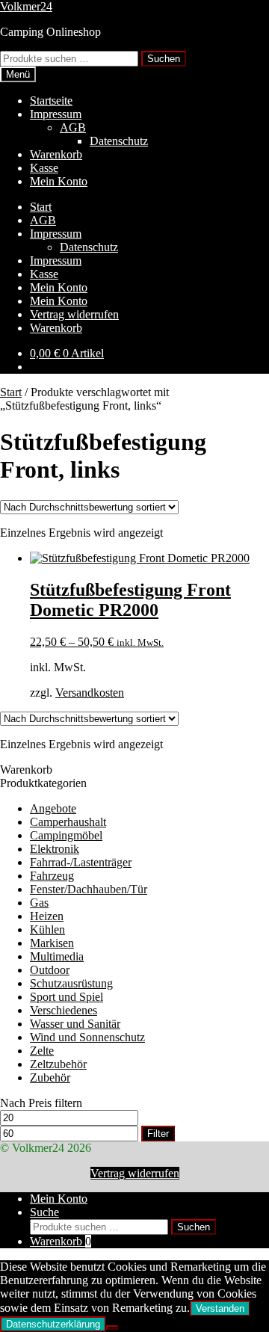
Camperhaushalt (68, 821)
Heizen (47, 916)
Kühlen (47, 929)
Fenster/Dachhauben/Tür (88, 889)
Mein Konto (58, 181)
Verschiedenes (63, 1010)
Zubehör (50, 1077)
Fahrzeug (52, 875)
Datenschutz (119, 141)
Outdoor (49, 969)
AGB (73, 127)
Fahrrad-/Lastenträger (81, 862)
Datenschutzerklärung (53, 1324)
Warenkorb (56, 154)
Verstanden (220, 1308)
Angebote (53, 808)
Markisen (52, 943)
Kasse (44, 167)
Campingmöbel (66, 835)
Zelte (42, 1050)
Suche (44, 1212)
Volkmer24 (26, 6)
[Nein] (112, 1327)
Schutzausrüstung (71, 983)
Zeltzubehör (58, 1064)
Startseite (51, 100)
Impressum (55, 114)
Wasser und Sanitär (75, 1023)
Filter (158, 1133)
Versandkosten (89, 692)
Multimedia (57, 956)
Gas (39, 902)
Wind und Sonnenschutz (87, 1037)
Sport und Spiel (66, 996)
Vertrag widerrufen (74, 314)
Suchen (163, 58)
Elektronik (54, 848)
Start (41, 206)
